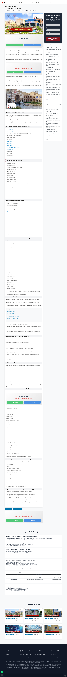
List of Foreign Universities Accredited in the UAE (53, 85)
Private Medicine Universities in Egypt (52, 92)
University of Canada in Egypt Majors (26, 657)
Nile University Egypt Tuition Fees (52, 54)
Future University (9, 141)
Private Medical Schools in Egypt (51, 107)
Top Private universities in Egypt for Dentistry (53, 102)
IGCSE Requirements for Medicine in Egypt (53, 69)
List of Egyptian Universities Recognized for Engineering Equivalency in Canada (53, 118)
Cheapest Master (49, 82)
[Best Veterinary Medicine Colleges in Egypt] (53, 613)
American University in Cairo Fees (13, 320)
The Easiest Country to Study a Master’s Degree (53, 121)
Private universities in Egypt (10, 618)
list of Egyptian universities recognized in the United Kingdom (53, 105)
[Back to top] (65, 676)
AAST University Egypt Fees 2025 (25, 654)
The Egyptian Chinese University (13, 316)
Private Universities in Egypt (53, 657)
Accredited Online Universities (51, 52)
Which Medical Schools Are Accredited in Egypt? (53, 139)
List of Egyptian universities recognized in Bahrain (53, 57)
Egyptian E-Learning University (11, 211)
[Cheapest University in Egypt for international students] (33, 613)
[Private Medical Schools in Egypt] (14, 613)
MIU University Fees (9, 647)
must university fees (9, 654)
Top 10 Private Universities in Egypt (52, 47)
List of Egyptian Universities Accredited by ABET (53, 65)
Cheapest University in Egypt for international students (51, 60)
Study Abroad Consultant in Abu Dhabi (52, 109)
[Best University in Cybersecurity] (33, 629)
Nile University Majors (49, 115)
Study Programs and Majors (40, 2)
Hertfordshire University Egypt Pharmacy (53, 94)
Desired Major (48, 32)
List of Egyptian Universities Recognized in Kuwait (53, 99)
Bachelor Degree (49, 111)
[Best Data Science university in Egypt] (14, 629)
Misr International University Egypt (54, 650)
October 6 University (10, 129)
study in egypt (20, 2)
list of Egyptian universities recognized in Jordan (53, 77)
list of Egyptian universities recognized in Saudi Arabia (53, 127)
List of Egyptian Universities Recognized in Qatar (53, 90)
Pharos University (9, 143)
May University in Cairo (9, 657)
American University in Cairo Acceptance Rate (53, 80)
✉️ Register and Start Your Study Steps (53, 39)
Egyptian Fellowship (52, 654)
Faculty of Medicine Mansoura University (53, 87)
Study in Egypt (60, 675)
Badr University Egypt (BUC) (51, 71)
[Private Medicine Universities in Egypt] (53, 629)
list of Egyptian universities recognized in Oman (53, 74)
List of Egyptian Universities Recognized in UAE (53, 50)
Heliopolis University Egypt (39, 657)
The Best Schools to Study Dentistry (52, 129)
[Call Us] (1, 675)
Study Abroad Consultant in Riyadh (52, 62)
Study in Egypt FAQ (50, 2)
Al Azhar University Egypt (53, 647)
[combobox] (47, 30)
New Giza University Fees (39, 647)
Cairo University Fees (9, 650)
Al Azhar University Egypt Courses (13, 318)
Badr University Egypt (11, 311)
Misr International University (11, 131)
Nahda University (9, 145)
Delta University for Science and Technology (13, 147)
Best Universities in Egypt (50, 133)
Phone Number (48, 27)
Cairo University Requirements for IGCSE (25, 651)
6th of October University (39, 650)
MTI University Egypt (10, 313)
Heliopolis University (10, 149)
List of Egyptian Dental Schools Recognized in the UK (53, 136)
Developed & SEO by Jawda (9, 675)
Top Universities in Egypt (28, 2)
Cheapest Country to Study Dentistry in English (52, 124)
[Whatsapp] (1, 672)
